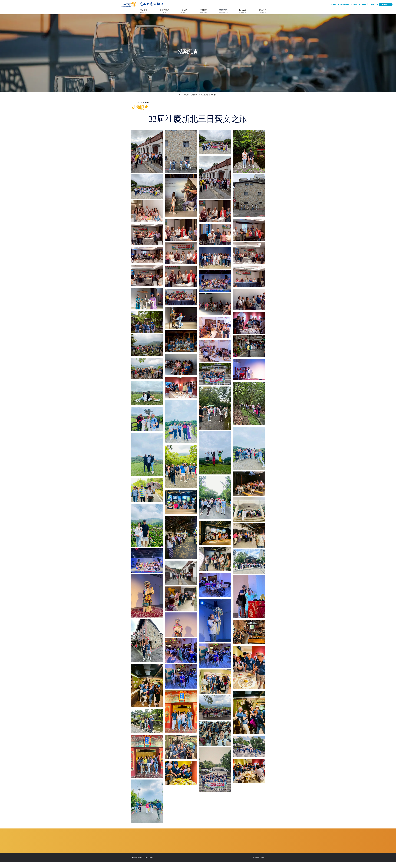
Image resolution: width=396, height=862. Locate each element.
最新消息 (203, 11)
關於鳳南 (143, 11)
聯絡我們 (262, 11)
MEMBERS (385, 4)
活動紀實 (223, 11)
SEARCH (363, 4)
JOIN (372, 4)
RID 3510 (354, 4)
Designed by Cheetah (258, 857)
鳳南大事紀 (164, 11)
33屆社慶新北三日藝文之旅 (207, 95)
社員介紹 (183, 11)
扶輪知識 (243, 11)
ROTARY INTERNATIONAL (340, 4)
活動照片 (194, 95)
